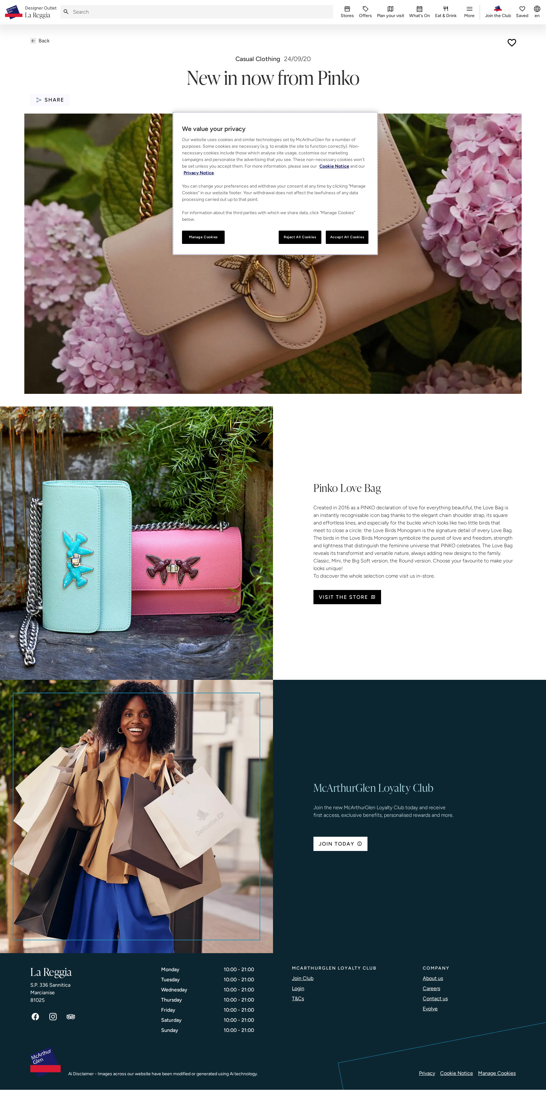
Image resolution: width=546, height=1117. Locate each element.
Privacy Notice (199, 173)
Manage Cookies (497, 1073)
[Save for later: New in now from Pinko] (512, 42)
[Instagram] (53, 1017)
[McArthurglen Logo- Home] (13, 12)
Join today (337, 844)
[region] (275, 183)
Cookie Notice (456, 1073)
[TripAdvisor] (71, 1017)
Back (44, 41)
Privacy (427, 1073)
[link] (41, 12)
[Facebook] (35, 1017)
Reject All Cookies (300, 237)
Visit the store (343, 597)
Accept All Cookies (347, 237)
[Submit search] (66, 12)
